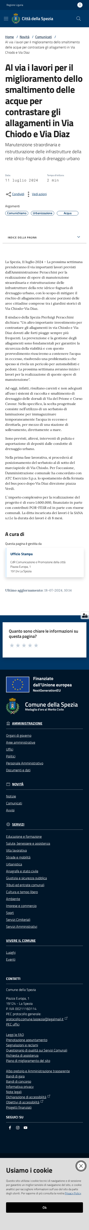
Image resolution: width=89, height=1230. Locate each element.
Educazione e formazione (24, 836)
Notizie (11, 796)
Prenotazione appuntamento (26, 1039)
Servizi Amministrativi (21, 926)
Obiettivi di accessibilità (22, 1102)
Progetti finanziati (19, 1107)
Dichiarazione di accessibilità (26, 1097)
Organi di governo (18, 735)
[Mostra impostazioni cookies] (85, 615)
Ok (45, 1207)
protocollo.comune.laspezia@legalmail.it (35, 1019)
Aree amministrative (20, 742)
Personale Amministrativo (24, 763)
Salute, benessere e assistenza (28, 843)
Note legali (14, 1091)
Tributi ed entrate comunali (25, 885)
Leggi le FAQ (15, 1034)
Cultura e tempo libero (22, 891)
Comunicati (43, 36)
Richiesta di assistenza (22, 1055)
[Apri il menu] (6, 18)
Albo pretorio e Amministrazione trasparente (38, 1071)
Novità (24, 36)
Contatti (13, 979)
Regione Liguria (14, 5)
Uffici (9, 749)
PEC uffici (12, 1024)
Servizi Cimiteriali (18, 919)
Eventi (10, 959)
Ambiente (13, 898)
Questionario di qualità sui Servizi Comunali (36, 1050)
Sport (10, 912)
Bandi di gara (15, 1076)
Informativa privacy (20, 1086)
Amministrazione (27, 723)
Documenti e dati (18, 770)
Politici (10, 756)
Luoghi (11, 952)
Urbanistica (14, 864)
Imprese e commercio (21, 905)
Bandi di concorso (18, 1081)
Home (9, 36)
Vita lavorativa (16, 850)
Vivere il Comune (21, 941)
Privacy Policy (73, 1193)
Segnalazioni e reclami (22, 1045)
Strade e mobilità (18, 857)
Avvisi (10, 810)
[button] (79, 19)
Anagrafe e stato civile (22, 871)
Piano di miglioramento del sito (28, 1060)
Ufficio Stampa (21, 553)
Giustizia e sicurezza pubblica (26, 878)
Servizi (18, 824)
